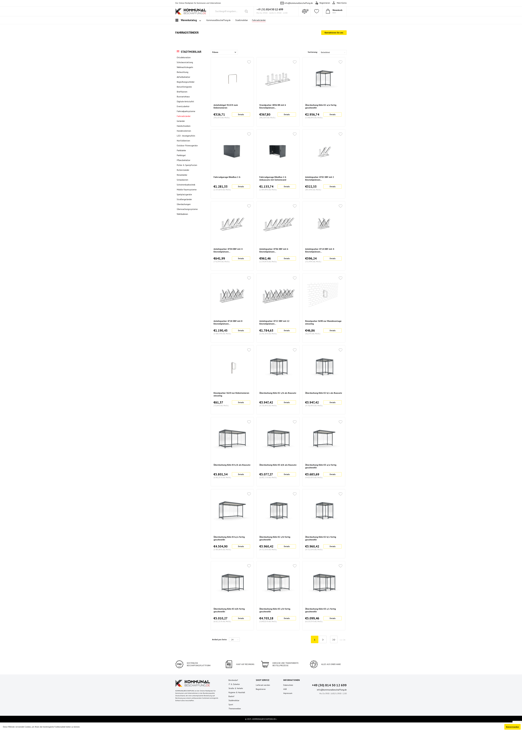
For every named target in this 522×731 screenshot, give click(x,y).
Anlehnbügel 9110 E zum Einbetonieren (226, 106)
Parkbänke (181, 150)
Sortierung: (313, 52)
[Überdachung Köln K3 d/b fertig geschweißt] (232, 583)
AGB (285, 689)
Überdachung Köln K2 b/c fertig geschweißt (320, 538)
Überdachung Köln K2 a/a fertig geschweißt (320, 106)
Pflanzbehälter (183, 160)
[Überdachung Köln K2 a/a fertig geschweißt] (323, 79)
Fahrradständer (184, 116)
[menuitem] (339, 3)
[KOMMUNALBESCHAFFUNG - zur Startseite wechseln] (190, 11)
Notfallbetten (183, 140)
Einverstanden (512, 727)
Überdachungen (184, 204)
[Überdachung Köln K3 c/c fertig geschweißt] (323, 583)
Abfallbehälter (183, 77)
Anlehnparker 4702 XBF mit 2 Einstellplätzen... (319, 178)
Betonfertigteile (184, 86)
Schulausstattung (185, 62)
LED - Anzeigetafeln (186, 135)
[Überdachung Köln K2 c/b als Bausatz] (278, 367)
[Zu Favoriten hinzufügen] (249, 62)
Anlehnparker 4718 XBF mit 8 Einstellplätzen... (228, 322)
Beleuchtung (182, 72)
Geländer (181, 121)
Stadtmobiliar (191, 52)
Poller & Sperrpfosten (187, 165)
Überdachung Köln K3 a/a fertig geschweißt (320, 466)
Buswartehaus (183, 96)
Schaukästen (182, 179)
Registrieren (261, 689)
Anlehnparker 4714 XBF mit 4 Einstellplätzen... (319, 250)
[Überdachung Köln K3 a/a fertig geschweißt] (323, 439)
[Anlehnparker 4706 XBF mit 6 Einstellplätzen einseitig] (278, 223)
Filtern (215, 52)
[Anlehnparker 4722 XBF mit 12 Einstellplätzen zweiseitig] (278, 295)
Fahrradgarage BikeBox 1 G (227, 177)
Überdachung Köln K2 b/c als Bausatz (323, 393)
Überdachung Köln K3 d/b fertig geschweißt (229, 610)
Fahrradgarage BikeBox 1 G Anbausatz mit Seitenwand (272, 178)
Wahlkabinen (182, 214)
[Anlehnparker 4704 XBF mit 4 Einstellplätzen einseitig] (232, 223)
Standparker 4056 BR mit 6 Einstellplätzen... (272, 106)
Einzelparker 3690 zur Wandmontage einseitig (323, 322)
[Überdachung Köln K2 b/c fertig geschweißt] (323, 511)
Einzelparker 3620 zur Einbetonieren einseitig (231, 394)
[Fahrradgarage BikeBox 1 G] (232, 151)
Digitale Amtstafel (185, 101)
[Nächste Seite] (323, 639)
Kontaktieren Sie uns (334, 32)
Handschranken (183, 126)
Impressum (287, 693)
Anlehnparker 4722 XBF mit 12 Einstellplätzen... (274, 322)
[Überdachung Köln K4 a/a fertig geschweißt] (232, 511)
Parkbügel (181, 155)
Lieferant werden (263, 685)
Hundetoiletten (184, 130)
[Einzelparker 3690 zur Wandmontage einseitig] (323, 295)
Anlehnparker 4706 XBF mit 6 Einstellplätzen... (273, 250)
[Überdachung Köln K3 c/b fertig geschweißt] (278, 583)
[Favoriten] (316, 11)
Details (241, 114)
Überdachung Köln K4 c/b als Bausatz (232, 464)
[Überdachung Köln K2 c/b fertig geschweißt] (278, 511)
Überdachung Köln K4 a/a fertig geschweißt (229, 538)
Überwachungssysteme (187, 209)
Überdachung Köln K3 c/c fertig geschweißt (320, 610)
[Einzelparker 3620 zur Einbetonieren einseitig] (232, 367)
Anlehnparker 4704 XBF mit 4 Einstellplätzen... (228, 250)
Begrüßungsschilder (186, 81)
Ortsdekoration (184, 57)
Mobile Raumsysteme (187, 189)
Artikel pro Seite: (219, 639)
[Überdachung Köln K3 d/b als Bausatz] (278, 439)
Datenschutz (288, 685)
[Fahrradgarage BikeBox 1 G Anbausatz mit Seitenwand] (278, 151)
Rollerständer (183, 170)
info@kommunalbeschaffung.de (299, 3)
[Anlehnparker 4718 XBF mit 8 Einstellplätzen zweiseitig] (232, 295)
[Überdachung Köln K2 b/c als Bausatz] (323, 367)
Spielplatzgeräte (184, 194)
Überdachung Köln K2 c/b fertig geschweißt (274, 538)
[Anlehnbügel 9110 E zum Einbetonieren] (232, 79)
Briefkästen (182, 91)
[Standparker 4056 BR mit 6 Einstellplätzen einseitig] (278, 79)
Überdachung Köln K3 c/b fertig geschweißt (274, 610)
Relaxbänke (182, 174)
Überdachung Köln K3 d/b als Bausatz (277, 464)
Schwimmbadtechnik (186, 184)
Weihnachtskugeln (185, 67)
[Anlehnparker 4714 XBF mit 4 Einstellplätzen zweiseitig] (323, 223)
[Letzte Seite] (334, 639)
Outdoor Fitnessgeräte (187, 145)
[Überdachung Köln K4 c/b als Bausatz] (232, 439)
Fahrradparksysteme (186, 111)
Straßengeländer (184, 199)
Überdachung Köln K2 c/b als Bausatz (277, 393)
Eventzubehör (183, 106)
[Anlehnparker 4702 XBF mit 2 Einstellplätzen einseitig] (323, 151)
